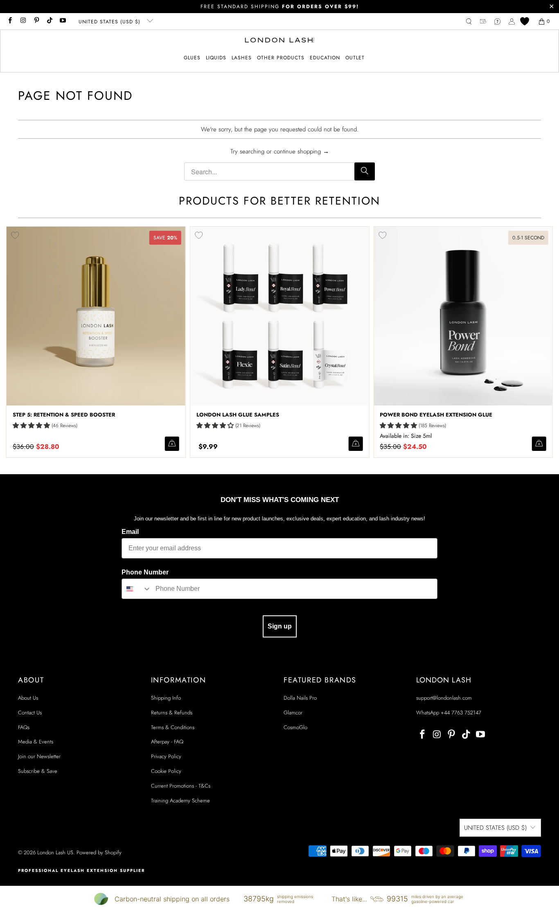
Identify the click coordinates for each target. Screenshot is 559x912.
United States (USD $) (110, 21)
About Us (28, 698)
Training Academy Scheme (180, 800)
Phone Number (145, 572)
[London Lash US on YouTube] (62, 21)
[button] (192, 58)
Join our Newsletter (39, 756)
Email (130, 531)
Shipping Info (166, 698)
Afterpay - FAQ (167, 741)
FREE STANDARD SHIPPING (280, 6)
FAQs (23, 727)
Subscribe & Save (37, 771)
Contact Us (30, 712)
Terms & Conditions (172, 727)
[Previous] (18, 342)
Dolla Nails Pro (300, 698)
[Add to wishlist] (198, 235)
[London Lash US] (280, 41)
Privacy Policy (166, 756)
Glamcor (293, 712)
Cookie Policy (166, 771)
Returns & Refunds (171, 712)
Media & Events (35, 741)
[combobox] (136, 589)
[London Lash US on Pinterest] (36, 21)
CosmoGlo (295, 727)
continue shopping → (301, 151)
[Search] (364, 171)
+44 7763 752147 (461, 712)
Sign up (280, 626)
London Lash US (55, 852)
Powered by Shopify (99, 852)
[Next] (541, 342)
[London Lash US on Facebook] (9, 21)
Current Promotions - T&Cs (180, 786)
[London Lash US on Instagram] (22, 21)
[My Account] (512, 21)
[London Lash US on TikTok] (49, 21)
